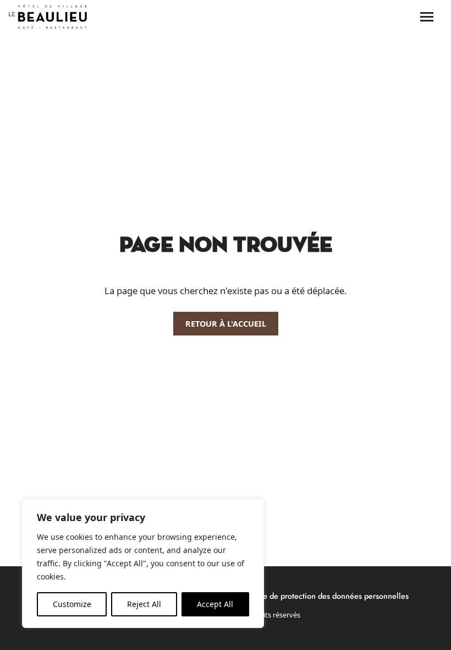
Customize (72, 604)
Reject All (144, 604)
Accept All (215, 604)
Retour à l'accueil (225, 323)
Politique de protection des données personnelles (323, 596)
